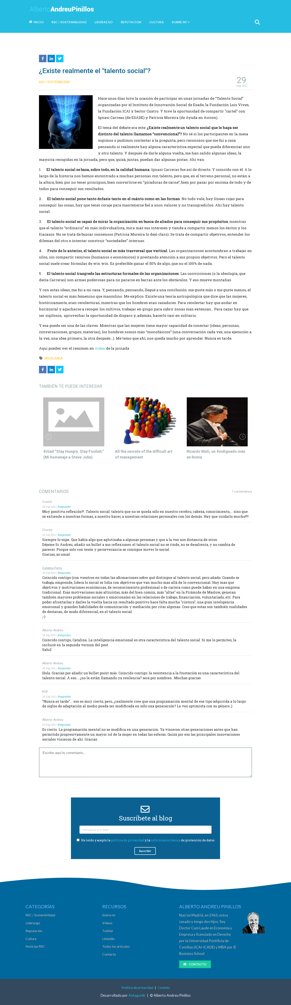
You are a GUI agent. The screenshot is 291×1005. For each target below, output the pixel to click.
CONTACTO (197, 964)
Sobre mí (108, 915)
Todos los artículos (116, 946)
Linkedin (108, 939)
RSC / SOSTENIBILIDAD (69, 22)
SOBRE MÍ (179, 22)
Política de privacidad (137, 987)
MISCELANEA (54, 358)
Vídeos (107, 923)
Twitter (107, 931)
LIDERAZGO (104, 22)
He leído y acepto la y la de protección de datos (148, 840)
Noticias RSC (35, 946)
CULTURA (156, 22)
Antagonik (136, 995)
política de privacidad (127, 840)
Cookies (164, 987)
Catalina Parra (52, 568)
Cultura (31, 939)
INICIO (38, 22)
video (100, 348)
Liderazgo (33, 923)
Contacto (109, 954)
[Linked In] (52, 58)
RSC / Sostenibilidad (40, 915)
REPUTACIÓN (131, 22)
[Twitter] (60, 58)
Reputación (34, 931)
